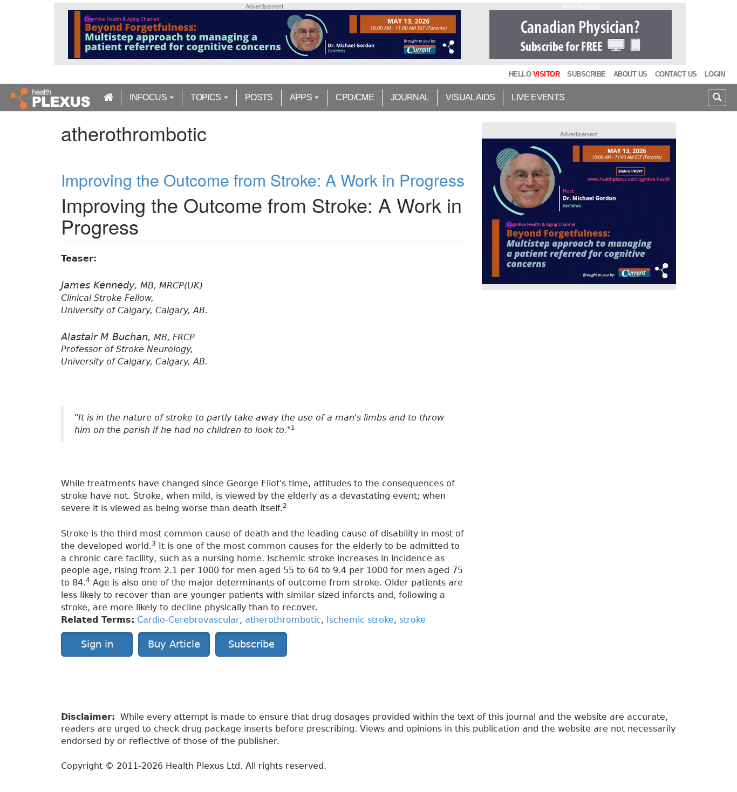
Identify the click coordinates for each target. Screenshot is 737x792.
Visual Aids (470, 97)
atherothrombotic (283, 620)
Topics (206, 97)
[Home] (51, 97)
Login (715, 74)
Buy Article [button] (174, 644)
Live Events (537, 97)
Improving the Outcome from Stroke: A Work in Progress (263, 179)
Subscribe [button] (251, 644)
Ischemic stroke (360, 620)
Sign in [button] (97, 644)
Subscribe (586, 74)
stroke (412, 620)
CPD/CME (355, 97)
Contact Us (676, 74)
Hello (534, 74)
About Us (630, 74)
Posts (259, 97)
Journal (410, 97)
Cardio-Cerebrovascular (188, 620)
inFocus (148, 97)
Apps (302, 97)
